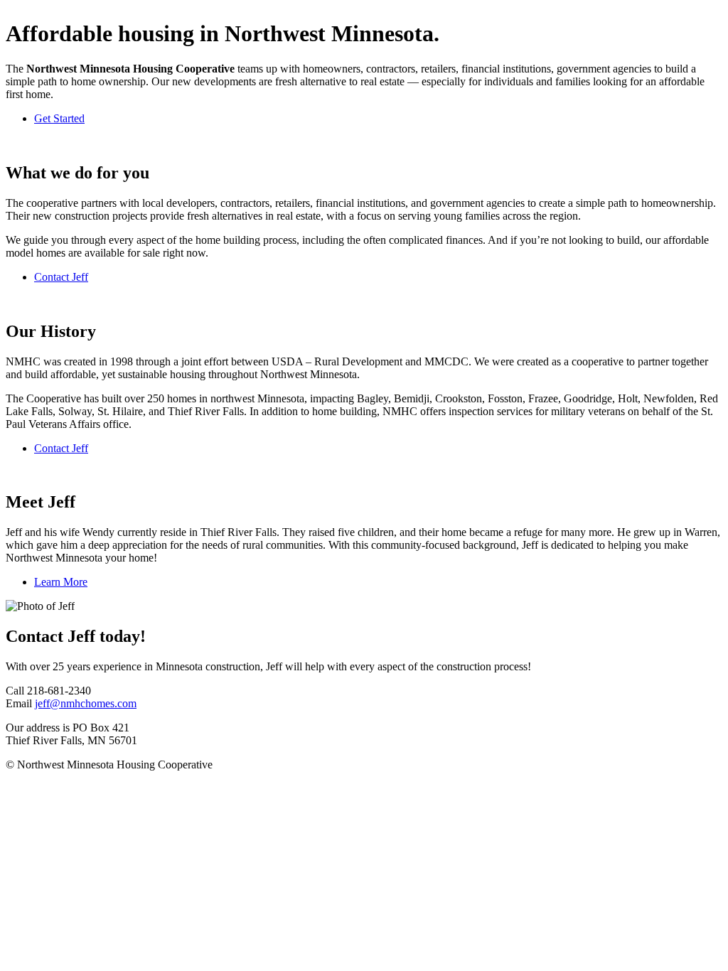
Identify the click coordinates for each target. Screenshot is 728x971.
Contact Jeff (61, 277)
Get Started (59, 118)
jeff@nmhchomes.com (85, 703)
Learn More (60, 582)
